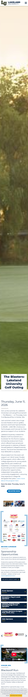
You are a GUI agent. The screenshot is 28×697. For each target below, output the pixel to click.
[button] (14, 591)
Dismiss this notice (16, 695)
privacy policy (18, 693)
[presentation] (2, 636)
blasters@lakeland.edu (8, 575)
